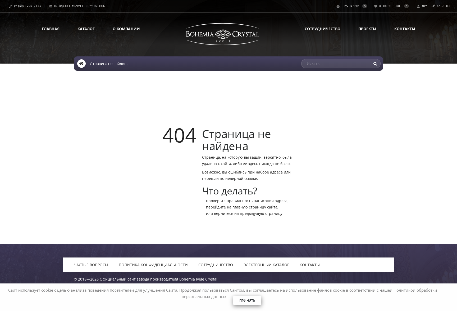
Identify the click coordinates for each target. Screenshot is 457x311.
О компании (126, 28)
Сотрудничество (322, 28)
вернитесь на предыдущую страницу (248, 213)
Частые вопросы (91, 264)
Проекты (367, 28)
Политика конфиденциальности (153, 264)
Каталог (86, 28)
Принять (247, 300)
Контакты (404, 28)
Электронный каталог (266, 264)
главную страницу (249, 207)
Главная (51, 28)
